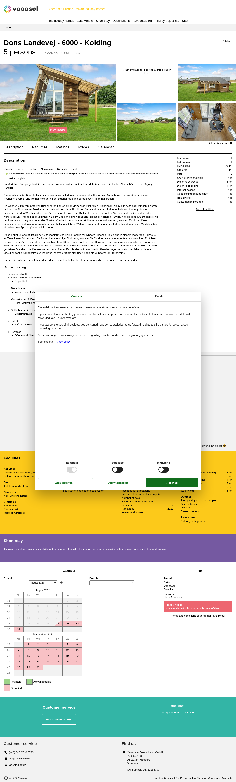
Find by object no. (167, 21)
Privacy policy (188, 777)
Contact (158, 777)
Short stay (103, 21)
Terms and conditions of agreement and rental (198, 615)
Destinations (121, 21)
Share (228, 40)
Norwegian (47, 168)
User (185, 21)
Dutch (74, 168)
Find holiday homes (60, 21)
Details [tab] (159, 296)
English (33, 168)
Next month (61, 582)
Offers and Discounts (220, 777)
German (20, 168)
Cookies (168, 777)
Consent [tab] (76, 296)
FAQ (176, 777)
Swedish (62, 168)
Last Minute (85, 21)
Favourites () (142, 21)
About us (202, 777)
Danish (8, 168)
